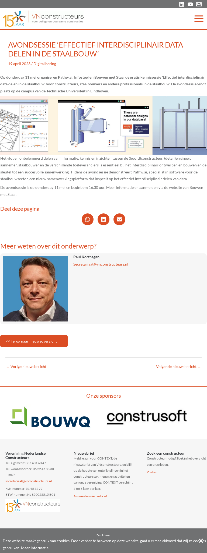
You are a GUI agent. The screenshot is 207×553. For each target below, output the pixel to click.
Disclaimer (103, 535)
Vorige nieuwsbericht (26, 366)
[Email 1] (199, 4)
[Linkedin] (181, 4)
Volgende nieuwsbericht (178, 366)
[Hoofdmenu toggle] (199, 18)
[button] (88, 219)
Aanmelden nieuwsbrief (90, 496)
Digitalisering (44, 63)
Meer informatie (35, 547)
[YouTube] (190, 4)
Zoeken (152, 472)
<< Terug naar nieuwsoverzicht (31, 341)
